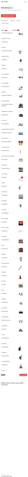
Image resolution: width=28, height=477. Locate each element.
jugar (19, 20)
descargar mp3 (5, 20)
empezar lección (9, 16)
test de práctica (5, 23)
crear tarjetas (23, 375)
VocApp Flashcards (5, 475)
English (3, 374)
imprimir (13, 20)
